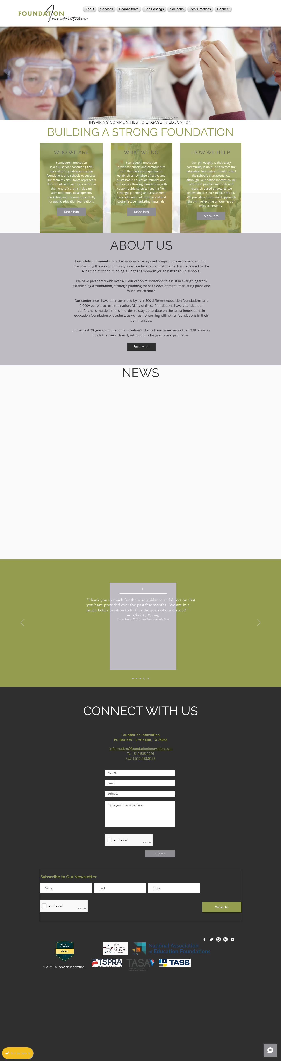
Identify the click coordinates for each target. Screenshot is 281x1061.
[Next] (258, 622)
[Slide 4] (144, 678)
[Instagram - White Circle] (218, 939)
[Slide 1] (136, 678)
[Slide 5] (148, 678)
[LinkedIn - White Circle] (225, 939)
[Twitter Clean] (211, 939)
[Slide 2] (133, 678)
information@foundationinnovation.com (140, 748)
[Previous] (22, 622)
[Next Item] (273, 73)
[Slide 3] (140, 678)
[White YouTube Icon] (232, 939)
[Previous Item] (8, 73)
